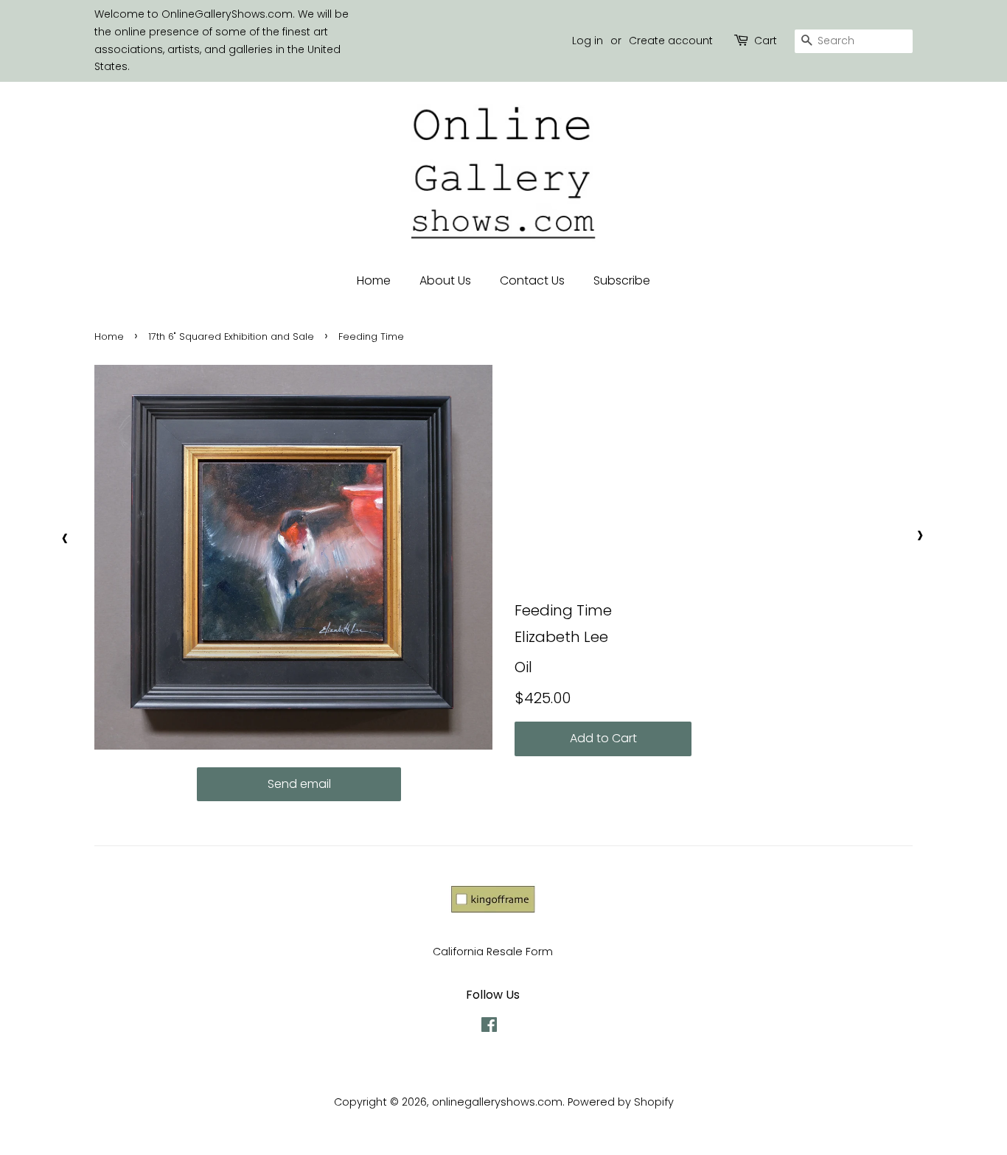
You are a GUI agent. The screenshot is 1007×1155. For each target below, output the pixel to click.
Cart (765, 40)
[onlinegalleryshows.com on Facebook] (489, 1027)
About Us (445, 280)
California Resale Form (493, 951)
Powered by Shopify (621, 1102)
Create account (671, 40)
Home (374, 280)
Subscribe (621, 280)
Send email (299, 783)
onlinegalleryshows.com (497, 1102)
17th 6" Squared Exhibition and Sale (231, 336)
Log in (587, 40)
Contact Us (532, 280)
